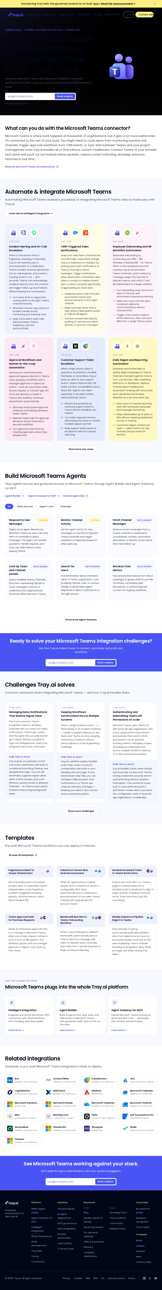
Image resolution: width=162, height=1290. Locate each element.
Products (32, 14)
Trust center (143, 1227)
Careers (140, 1245)
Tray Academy (118, 1218)
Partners (140, 1251)
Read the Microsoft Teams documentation (30, 166)
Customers (65, 14)
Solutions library (66, 1208)
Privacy (67, 1278)
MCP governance (67, 1223)
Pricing (98, 14)
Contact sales (146, 14)
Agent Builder (13, 495)
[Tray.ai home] (16, 14)
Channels (65, 506)
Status (131, 1278)
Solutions (48, 14)
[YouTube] (155, 1278)
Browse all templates (21, 855)
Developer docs (118, 1212)
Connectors (84, 14)
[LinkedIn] (144, 1278)
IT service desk (66, 1248)
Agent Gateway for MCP (42, 495)
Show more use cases (81, 449)
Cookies (78, 1278)
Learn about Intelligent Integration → (30, 213)
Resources (111, 14)
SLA (102, 1278)
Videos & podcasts (94, 1241)
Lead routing (64, 1243)
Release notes (117, 1228)
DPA (95, 1278)
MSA (88, 1278)
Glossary (88, 1247)
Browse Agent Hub (73, 495)
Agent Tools (47, 506)
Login (130, 14)
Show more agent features (81, 619)
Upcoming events (93, 1227)
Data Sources (25, 506)
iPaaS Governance (41, 1236)
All (9, 506)
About (139, 1240)
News (139, 1256)
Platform (36, 1202)
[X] (150, 1278)
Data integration (67, 1228)
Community (116, 1223)
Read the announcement (118, 4)
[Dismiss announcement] (155, 4)
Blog (86, 1212)
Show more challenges (81, 811)
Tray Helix (36, 1250)
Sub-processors (116, 1278)
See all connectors (17, 103)
